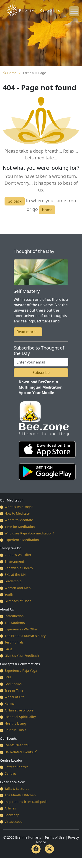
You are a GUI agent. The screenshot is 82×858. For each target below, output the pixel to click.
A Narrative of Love (19, 710)
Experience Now (12, 782)
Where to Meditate (19, 520)
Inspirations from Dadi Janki (26, 802)
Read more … (28, 331)
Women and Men (18, 588)
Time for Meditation (20, 527)
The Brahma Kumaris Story (25, 636)
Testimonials (14, 642)
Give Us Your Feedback (22, 655)
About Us (7, 609)
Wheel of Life (14, 697)
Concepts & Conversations (20, 664)
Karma (10, 703)
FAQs (8, 649)
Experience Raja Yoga (21, 670)
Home (11, 73)
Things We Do (10, 548)
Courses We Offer (18, 555)
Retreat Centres (16, 767)
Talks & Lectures (17, 788)
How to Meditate (17, 513)
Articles (10, 808)
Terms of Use (54, 837)
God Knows (13, 684)
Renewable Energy (19, 568)
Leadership (13, 581)
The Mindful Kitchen (20, 795)
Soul (8, 677)
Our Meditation (11, 500)
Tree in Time (14, 690)
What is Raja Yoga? (19, 507)
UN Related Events (19, 752)
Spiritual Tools (15, 730)
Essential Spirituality (20, 717)
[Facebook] (36, 848)
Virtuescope (14, 821)
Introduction (14, 616)
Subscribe (41, 372)
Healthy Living (15, 723)
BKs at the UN (15, 574)
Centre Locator (11, 760)
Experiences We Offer (21, 629)
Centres (10, 773)
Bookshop (12, 815)
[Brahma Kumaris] (31, 9)
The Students (15, 622)
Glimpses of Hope (18, 601)
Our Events (8, 738)
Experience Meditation (22, 540)
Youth (9, 594)
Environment (14, 561)
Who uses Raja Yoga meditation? (29, 533)
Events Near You (17, 745)
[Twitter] (49, 848)
